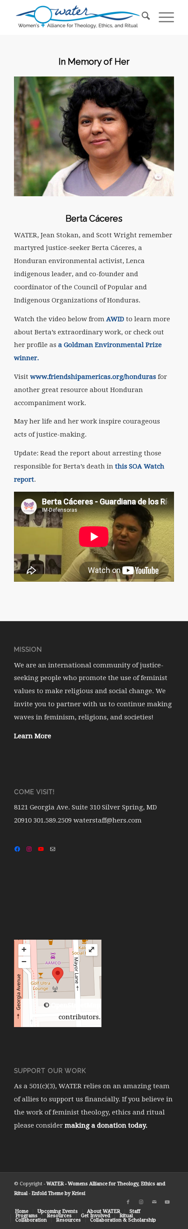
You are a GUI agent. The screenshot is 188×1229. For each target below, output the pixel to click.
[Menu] (162, 17)
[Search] (141, 17)
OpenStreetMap (76, 1005)
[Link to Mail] (154, 1202)
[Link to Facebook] (128, 1202)
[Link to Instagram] (141, 1202)
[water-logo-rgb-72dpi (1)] (78, 17)
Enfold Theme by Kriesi (58, 1193)
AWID (115, 319)
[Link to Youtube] (167, 1202)
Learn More (32, 736)
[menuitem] (141, 17)
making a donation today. (106, 1125)
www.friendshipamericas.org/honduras (93, 377)
